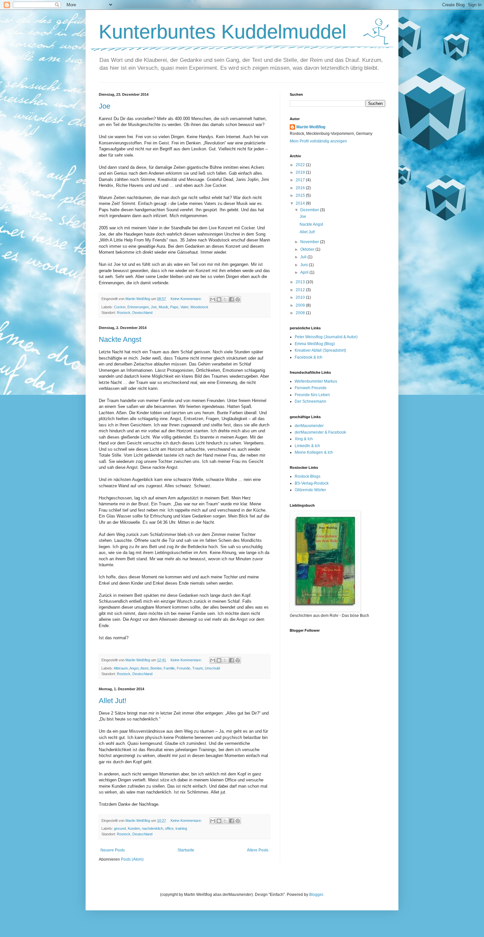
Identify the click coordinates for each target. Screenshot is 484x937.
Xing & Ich (304, 439)
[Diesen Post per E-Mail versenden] (212, 299)
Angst (134, 668)
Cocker (119, 307)
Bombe (156, 668)
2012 (301, 290)
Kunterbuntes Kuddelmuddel (222, 32)
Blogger (316, 894)
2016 (301, 188)
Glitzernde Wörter (310, 490)
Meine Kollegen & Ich (314, 452)
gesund (120, 828)
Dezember (310, 210)
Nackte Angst (120, 339)
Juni (304, 265)
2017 (301, 180)
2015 (301, 195)
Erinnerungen (138, 307)
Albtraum (121, 668)
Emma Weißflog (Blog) (315, 344)
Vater (184, 307)
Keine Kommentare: (187, 299)
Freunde (183, 668)
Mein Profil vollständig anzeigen (318, 141)
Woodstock (199, 307)
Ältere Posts (257, 850)
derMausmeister (309, 425)
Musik (163, 307)
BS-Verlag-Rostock (312, 483)
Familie (169, 668)
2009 (301, 305)
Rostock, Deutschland (134, 313)
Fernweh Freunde (311, 388)
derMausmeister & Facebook (320, 432)
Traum (197, 668)
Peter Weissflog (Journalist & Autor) (326, 337)
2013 (301, 282)
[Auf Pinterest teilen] (237, 299)
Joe (104, 106)
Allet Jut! (112, 700)
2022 (301, 165)
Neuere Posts (112, 850)
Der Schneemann (310, 401)
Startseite (185, 850)
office (169, 828)
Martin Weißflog (310, 127)
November (310, 242)
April (304, 272)
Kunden (134, 828)
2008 (301, 313)
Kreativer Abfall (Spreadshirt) (320, 350)
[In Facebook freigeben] (231, 299)
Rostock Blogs (307, 476)
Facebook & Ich (308, 357)
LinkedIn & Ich (307, 445)
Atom (144, 668)
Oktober (307, 249)
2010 (301, 297)
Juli (304, 257)
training (181, 828)
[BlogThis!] (219, 299)
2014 (301, 203)
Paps (174, 307)
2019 (301, 172)
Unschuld (212, 668)
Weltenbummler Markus (316, 381)
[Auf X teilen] (225, 299)
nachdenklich (152, 828)
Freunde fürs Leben (312, 395)
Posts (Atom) (132, 859)
